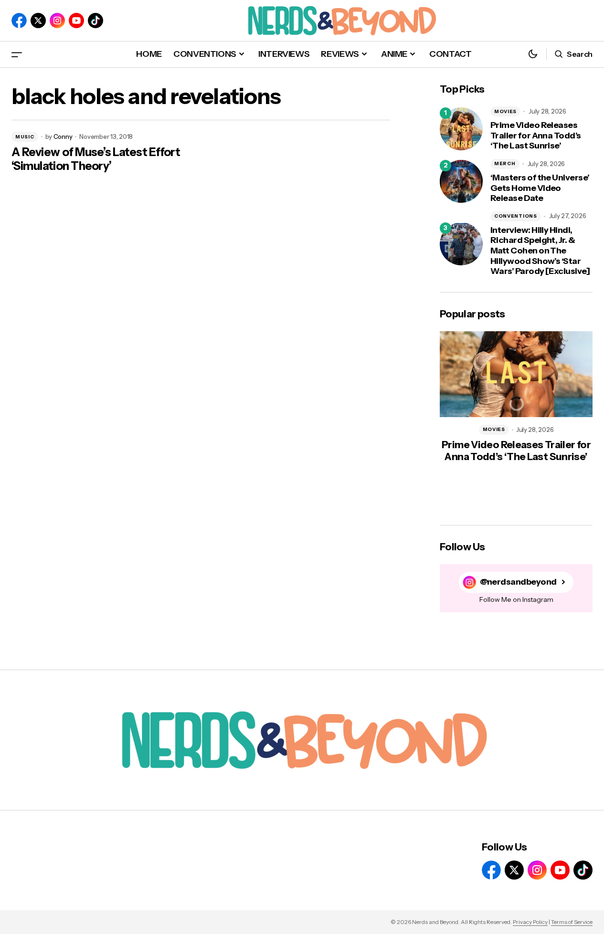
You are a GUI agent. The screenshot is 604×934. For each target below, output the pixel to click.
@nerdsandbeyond (518, 582)
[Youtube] (76, 20)
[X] (38, 20)
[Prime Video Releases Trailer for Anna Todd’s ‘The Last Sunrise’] (461, 128)
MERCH (505, 163)
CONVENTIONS (515, 216)
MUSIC (24, 137)
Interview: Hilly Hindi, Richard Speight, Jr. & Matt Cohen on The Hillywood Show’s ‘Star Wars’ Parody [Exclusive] (540, 250)
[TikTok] (95, 20)
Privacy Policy (530, 921)
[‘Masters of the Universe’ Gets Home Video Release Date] (461, 181)
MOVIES (505, 111)
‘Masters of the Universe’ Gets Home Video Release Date (540, 188)
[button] (16, 54)
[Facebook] (19, 20)
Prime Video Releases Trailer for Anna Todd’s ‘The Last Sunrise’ (535, 135)
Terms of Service (572, 921)
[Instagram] (57, 20)
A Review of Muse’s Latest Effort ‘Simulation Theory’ (95, 159)
